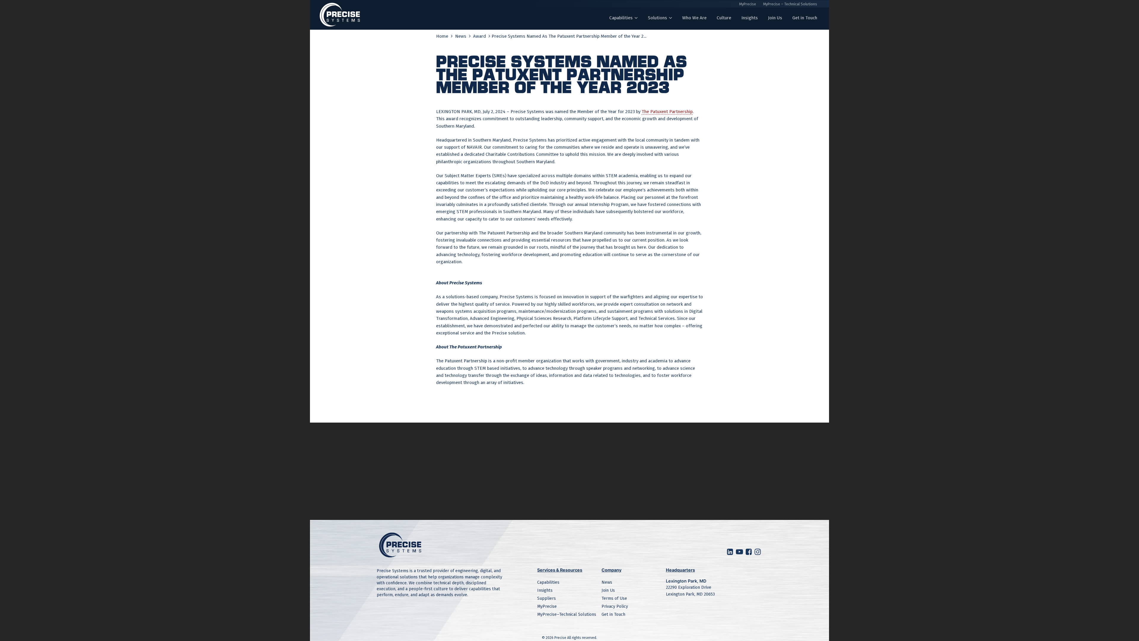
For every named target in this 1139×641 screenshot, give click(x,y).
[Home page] (340, 15)
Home (442, 36)
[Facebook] (749, 553)
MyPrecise (747, 4)
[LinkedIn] (731, 553)
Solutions (657, 17)
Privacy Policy (615, 606)
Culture (724, 17)
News (461, 36)
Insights (749, 17)
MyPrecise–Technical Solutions (566, 614)
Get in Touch (804, 17)
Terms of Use (614, 598)
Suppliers (546, 598)
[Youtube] (740, 553)
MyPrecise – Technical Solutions (790, 4)
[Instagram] (758, 553)
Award (480, 36)
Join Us (775, 17)
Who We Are (694, 17)
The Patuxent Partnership (667, 111)
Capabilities (621, 17)
